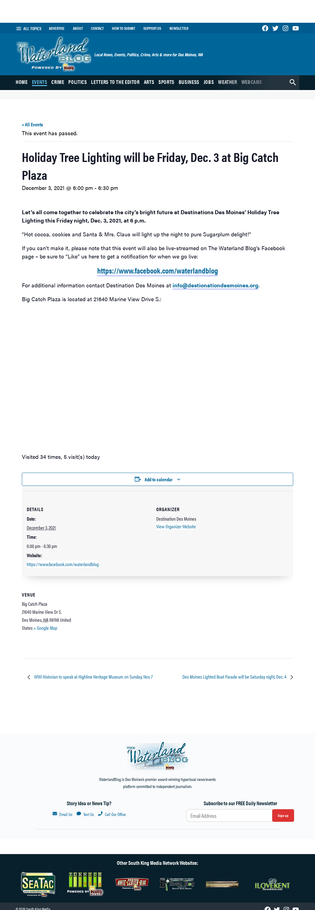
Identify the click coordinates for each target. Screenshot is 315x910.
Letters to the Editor (115, 81)
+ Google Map (45, 627)
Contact (97, 28)
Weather (227, 81)
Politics (77, 81)
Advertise (57, 28)
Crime (57, 81)
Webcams (251, 81)
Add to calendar (159, 479)
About (78, 28)
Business (189, 81)
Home (22, 81)
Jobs (209, 81)
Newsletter (178, 28)
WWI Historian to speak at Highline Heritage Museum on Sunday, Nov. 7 (93, 676)
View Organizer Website (176, 526)
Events (39, 81)
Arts (149, 81)
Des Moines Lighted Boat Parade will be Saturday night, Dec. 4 (234, 676)
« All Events (32, 124)
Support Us (152, 28)
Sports (166, 81)
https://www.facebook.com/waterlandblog (157, 270)
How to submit (123, 28)
